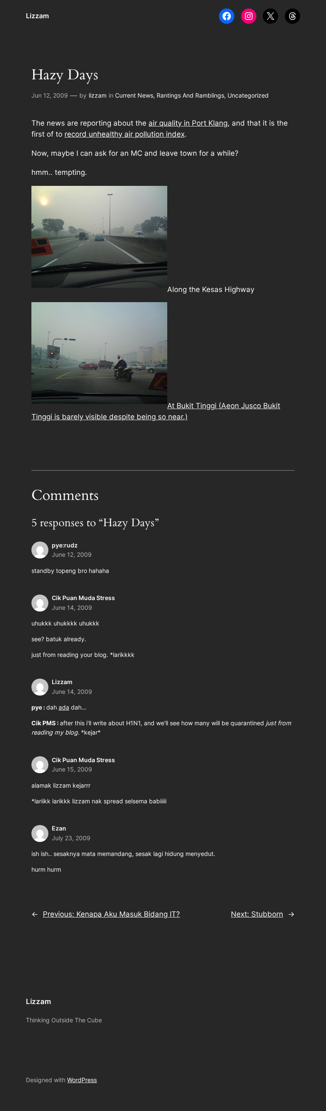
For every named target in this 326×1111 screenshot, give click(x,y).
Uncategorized (248, 95)
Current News (134, 95)
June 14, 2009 (72, 607)
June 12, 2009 (72, 554)
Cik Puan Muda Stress (83, 597)
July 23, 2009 (71, 838)
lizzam (98, 95)
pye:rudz (65, 545)
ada (64, 707)
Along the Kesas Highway (210, 289)
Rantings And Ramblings (190, 95)
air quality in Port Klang (188, 123)
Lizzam (37, 15)
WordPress (82, 1079)
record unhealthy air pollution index (125, 134)
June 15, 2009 (72, 769)
